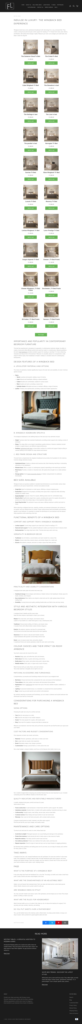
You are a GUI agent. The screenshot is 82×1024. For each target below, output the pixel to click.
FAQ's (56, 7)
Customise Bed (31, 7)
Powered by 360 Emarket (24, 1019)
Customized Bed (73, 1002)
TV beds (53, 4)
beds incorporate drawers (34, 474)
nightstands (29, 684)
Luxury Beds (46, 4)
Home (23, 4)
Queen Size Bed (19, 495)
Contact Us (40, 7)
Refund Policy (73, 1008)
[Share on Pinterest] (58, 922)
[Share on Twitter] (52, 922)
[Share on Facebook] (46, 922)
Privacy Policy (73, 1005)
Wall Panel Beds (37, 4)
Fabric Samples (49, 7)
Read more (7, 953)
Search (71, 997)
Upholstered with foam (26, 448)
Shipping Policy (73, 1010)
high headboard (23, 352)
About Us (28, 4)
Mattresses (60, 4)
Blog (70, 1000)
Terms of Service (73, 1013)
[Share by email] (65, 922)
